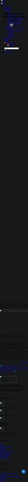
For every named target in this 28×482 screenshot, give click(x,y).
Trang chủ (7, 7)
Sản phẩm (7, 27)
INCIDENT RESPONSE (14, 21)
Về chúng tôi (8, 9)
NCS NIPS (10, 37)
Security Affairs (24, 362)
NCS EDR (10, 30)
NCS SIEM (10, 34)
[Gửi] (5, 50)
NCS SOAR (10, 35)
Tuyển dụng (7, 38)
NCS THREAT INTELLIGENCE (16, 28)
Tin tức (6, 41)
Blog (5, 40)
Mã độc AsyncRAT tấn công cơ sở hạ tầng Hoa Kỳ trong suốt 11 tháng (13, 367)
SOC (8, 11)
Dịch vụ (6, 10)
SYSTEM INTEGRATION (14, 23)
